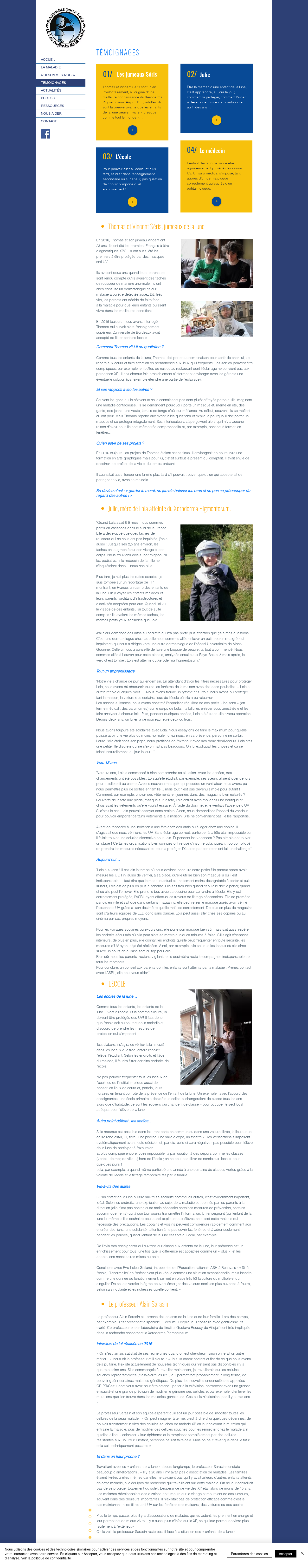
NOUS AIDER (51, 113)
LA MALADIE (51, 67)
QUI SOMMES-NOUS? (58, 75)
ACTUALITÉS (51, 90)
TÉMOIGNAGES (53, 83)
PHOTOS (48, 98)
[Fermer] (302, 1553)
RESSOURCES (52, 106)
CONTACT (49, 121)
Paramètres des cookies (249, 1553)
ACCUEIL (48, 59)
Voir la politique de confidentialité (46, 1558)
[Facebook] (45, 134)
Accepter (285, 1553)
